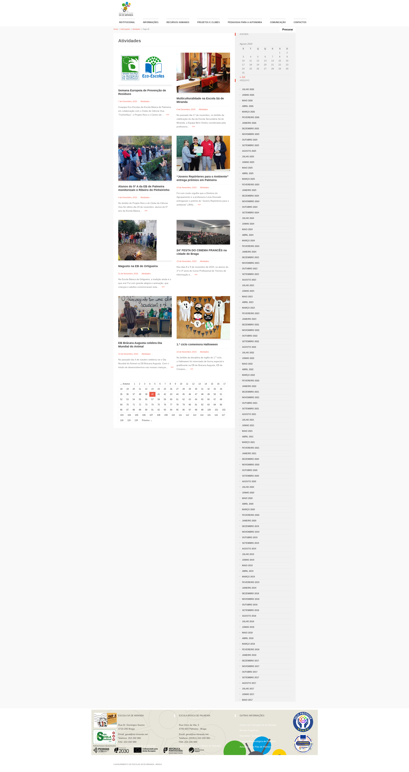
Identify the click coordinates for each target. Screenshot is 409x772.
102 (223, 410)
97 (190, 410)
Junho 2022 (248, 358)
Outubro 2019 (249, 537)
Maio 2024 (247, 229)
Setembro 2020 (250, 476)
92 (159, 410)
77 (171, 404)
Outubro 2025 (249, 140)
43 (171, 394)
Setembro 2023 (250, 274)
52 (121, 399)
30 (196, 389)
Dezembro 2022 (250, 324)
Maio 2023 (247, 296)
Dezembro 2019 (250, 526)
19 (127, 389)
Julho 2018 (248, 621)
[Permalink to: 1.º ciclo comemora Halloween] (203, 317)
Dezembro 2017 (250, 660)
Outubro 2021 (249, 403)
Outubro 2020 (249, 470)
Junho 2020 (248, 492)
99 (202, 410)
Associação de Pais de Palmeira (256, 746)
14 (206, 384)
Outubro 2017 (249, 672)
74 (152, 404)
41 (159, 394)
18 (121, 389)
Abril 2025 (247, 173)
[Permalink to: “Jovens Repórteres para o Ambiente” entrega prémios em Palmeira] (203, 153)
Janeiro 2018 (249, 655)
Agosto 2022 (249, 347)
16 (218, 384)
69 (121, 404)
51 (221, 394)
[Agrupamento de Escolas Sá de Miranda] (126, 8)
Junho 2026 (248, 95)
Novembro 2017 (250, 666)
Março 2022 (248, 375)
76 (165, 404)
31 (202, 389)
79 (183, 404)
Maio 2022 (247, 364)
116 (216, 415)
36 (127, 394)
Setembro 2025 (250, 145)
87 (127, 410)
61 (177, 399)
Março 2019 (248, 576)
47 (196, 394)
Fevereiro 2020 (250, 515)
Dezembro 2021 (250, 392)
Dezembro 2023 (250, 257)
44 (177, 394)
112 (187, 415)
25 (165, 389)
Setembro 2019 (250, 543)
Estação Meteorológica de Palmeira (258, 741)
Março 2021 (248, 442)
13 (199, 384)
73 (146, 404)
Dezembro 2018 (250, 593)
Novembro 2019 (250, 532)
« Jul (242, 77)
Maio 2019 (247, 565)
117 (223, 415)
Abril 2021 (247, 436)
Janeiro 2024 (249, 252)
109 (166, 415)
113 (194, 415)
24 (159, 389)
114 (201, 415)
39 (146, 394)
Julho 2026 (248, 89)
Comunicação (278, 22)
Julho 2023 (248, 285)
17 (224, 384)
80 (190, 404)
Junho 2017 (248, 694)
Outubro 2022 (249, 336)
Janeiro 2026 (249, 123)
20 (134, 389)
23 (152, 389)
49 (208, 394)
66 (208, 399)
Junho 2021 (248, 425)
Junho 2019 (248, 560)
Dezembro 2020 (250, 459)
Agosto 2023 (249, 280)
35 (121, 394)
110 (173, 415)
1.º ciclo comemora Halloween (197, 344)
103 (121, 415)
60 (171, 399)
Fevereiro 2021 (250, 448)
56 (146, 399)
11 (187, 384)
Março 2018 (248, 644)
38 (140, 394)
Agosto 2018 (249, 616)
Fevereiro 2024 (250, 246)
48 (202, 394)
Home (115, 29)
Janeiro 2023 (249, 319)
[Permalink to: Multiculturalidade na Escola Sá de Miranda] (203, 72)
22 (146, 389)
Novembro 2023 (250, 263)
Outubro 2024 (249, 207)
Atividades (136, 29)
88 (134, 410)
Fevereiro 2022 (250, 380)
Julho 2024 (248, 218)
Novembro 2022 (250, 330)
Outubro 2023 (249, 268)
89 (140, 410)
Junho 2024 (248, 224)
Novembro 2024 (250, 201)
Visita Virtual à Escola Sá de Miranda (136, 745)
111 (180, 415)
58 (159, 399)
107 (151, 415)
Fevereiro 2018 (250, 649)
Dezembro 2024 (250, 196)
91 (152, 410)
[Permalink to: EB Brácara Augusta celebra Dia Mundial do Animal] (145, 316)
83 (208, 404)
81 (196, 404)
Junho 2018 (248, 627)
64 (196, 399)
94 (171, 410)
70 (127, 404)
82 (202, 404)
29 (190, 389)
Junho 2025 (248, 162)
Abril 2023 (247, 302)
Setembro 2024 (250, 212)
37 (134, 394)
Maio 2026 (247, 100)
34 (221, 389)
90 (146, 410)
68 (221, 399)
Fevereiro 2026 (250, 117)
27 (177, 389)
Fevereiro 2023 (250, 313)
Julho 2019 (248, 554)
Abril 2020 (247, 504)
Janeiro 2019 (249, 588)
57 (152, 399)
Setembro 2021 (250, 408)
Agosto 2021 (249, 414)
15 (212, 384)
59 (165, 399)
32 (208, 389)
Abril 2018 (247, 638)
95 (177, 410)
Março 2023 (248, 308)
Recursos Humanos (177, 22)
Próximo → (147, 420)
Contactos (300, 22)
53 (127, 399)
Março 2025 (248, 179)
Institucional (127, 22)
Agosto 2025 (249, 151)
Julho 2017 (248, 689)
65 (202, 399)
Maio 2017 (247, 700)
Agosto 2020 (249, 481)
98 (196, 410)
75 (159, 404)
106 (144, 415)
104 (129, 415)
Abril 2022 (247, 369)
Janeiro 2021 (249, 453)
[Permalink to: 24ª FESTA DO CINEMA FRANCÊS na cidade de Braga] (203, 232)
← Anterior (125, 384)
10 (181, 384)
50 (215, 394)
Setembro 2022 (250, 341)
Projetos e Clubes (208, 22)
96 (183, 410)
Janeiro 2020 (249, 520)
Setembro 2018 (250, 610)
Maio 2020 (247, 498)
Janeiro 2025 (249, 190)
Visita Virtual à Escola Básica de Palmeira (200, 745)
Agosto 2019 (249, 548)
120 (136, 420)
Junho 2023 (248, 291)
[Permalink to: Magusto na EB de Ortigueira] (137, 239)
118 (121, 420)
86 (121, 410)
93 (165, 410)
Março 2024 (248, 240)
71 (134, 404)
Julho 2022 (248, 352)
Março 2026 (248, 112)
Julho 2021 (248, 420)
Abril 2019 (247, 571)
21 (140, 389)
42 (165, 394)
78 (177, 404)
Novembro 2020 (250, 464)
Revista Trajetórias (249, 730)
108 (158, 415)
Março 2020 (248, 509)
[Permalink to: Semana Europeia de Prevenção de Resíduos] (142, 68)
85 (221, 404)
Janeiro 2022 (249, 386)
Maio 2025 (247, 168)
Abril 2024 (247, 235)
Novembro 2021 (250, 397)
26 (171, 389)
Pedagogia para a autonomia (245, 22)
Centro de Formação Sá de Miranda (258, 725)
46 (190, 394)
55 (140, 399)
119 (129, 420)
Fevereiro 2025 (250, 184)
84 (215, 404)
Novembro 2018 (250, 599)
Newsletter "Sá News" (251, 736)
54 (134, 399)
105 (136, 415)
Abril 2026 (247, 106)
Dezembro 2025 (250, 128)
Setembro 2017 (250, 677)
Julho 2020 (248, 487)
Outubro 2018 (249, 604)
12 (193, 384)
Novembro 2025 (250, 134)
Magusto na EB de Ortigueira (138, 266)
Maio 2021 (247, 431)
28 (183, 389)
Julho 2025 (248, 156)
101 (216, 410)
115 (209, 415)
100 (209, 410)
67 (215, 399)
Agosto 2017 (249, 683)
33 (215, 389)
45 (183, 394)
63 (190, 399)
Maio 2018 (247, 632)
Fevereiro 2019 (250, 582)
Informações (150, 22)
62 (183, 399)
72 (140, 404)
